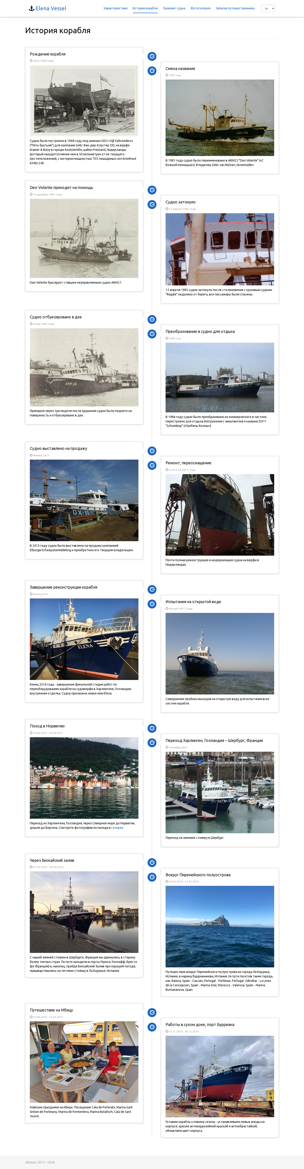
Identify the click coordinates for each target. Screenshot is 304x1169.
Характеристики (115, 8)
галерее (117, 827)
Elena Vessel (51, 8)
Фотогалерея (201, 8)
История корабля (145, 8)
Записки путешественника (235, 8)
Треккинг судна (174, 8)
